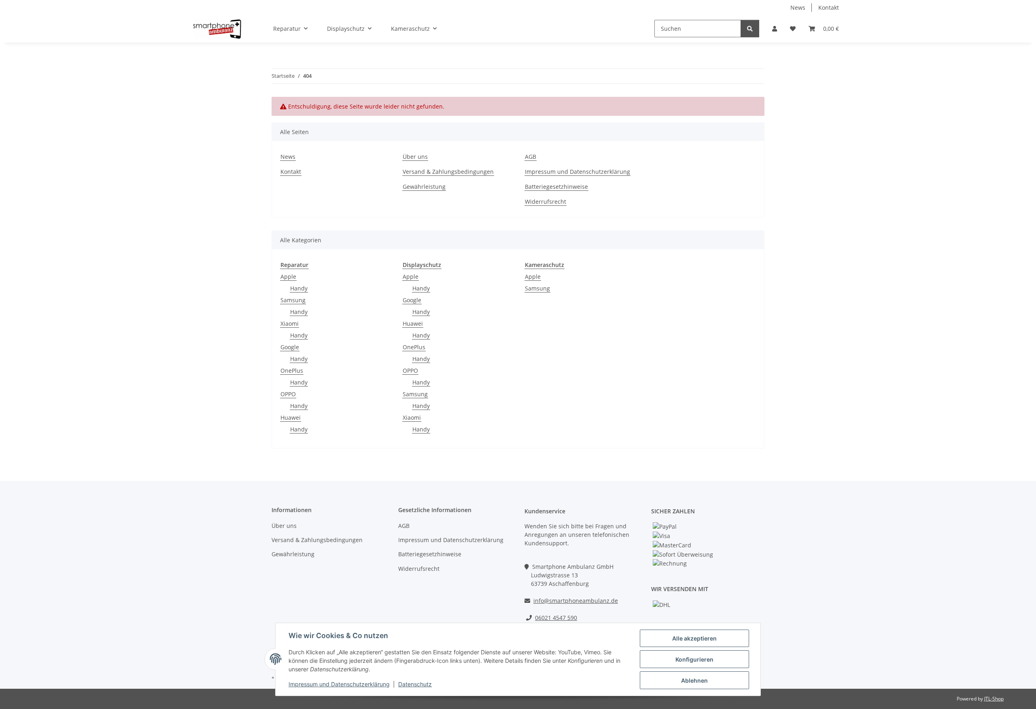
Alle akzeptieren (694, 638)
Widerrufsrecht (545, 201)
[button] (774, 29)
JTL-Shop (994, 698)
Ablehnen (694, 680)
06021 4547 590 (556, 617)
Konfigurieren (694, 659)
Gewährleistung (424, 186)
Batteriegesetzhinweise (556, 186)
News (797, 7)
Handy (299, 288)
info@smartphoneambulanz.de (575, 600)
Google (289, 347)
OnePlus (291, 370)
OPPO (288, 394)
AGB (530, 156)
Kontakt (828, 7)
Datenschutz (415, 684)
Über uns (415, 156)
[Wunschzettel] (792, 29)
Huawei (290, 417)
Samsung (293, 300)
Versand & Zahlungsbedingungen (448, 171)
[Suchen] (750, 28)
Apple (288, 276)
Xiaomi (289, 323)
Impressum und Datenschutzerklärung (339, 684)
